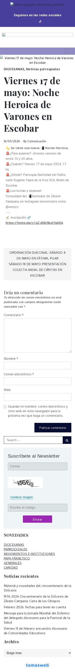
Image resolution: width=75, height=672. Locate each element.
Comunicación (37, 141)
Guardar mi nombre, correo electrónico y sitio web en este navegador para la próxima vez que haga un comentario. (38, 411)
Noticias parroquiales (43, 69)
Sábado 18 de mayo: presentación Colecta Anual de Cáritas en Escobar (37, 269)
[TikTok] (40, 21)
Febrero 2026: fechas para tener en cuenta (35, 607)
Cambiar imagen (21, 497)
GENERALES (13, 563)
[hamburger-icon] (68, 51)
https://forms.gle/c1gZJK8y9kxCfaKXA (34, 223)
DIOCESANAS (14, 69)
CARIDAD (11, 567)
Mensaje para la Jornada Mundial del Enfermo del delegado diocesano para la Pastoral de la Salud (37, 617)
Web (7, 390)
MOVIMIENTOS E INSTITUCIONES (29, 554)
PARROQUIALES (15, 549)
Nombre (11, 358)
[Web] (46, 21)
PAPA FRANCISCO (17, 558)
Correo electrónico (19, 374)
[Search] (67, 440)
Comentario (14, 315)
